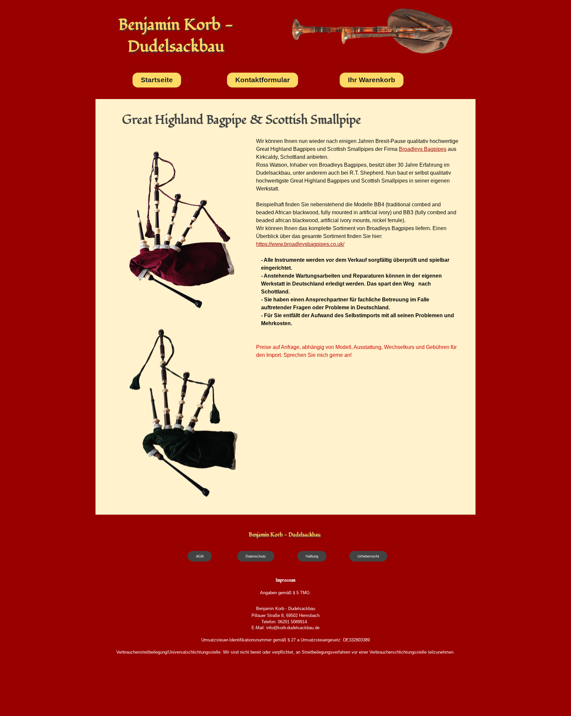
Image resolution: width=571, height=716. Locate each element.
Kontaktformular (262, 80)
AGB (200, 556)
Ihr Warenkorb (371, 80)
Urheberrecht (368, 556)
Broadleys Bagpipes (422, 149)
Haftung (312, 556)
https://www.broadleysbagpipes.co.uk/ (300, 244)
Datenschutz (256, 556)
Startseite (157, 80)
